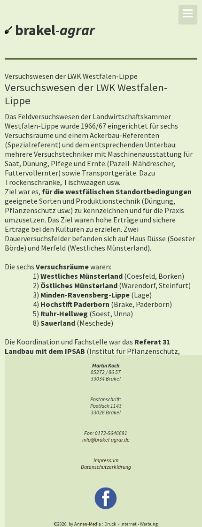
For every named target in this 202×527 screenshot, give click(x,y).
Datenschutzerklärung (106, 467)
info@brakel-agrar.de (106, 439)
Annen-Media (87, 524)
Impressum (105, 460)
